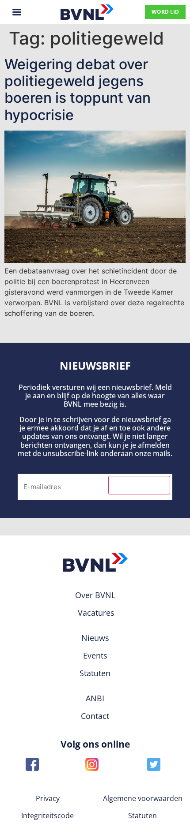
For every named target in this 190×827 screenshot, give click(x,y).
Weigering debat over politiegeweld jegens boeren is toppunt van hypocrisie (77, 89)
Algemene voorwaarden (142, 798)
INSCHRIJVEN (139, 485)
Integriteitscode (47, 815)
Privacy (48, 798)
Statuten (142, 815)
